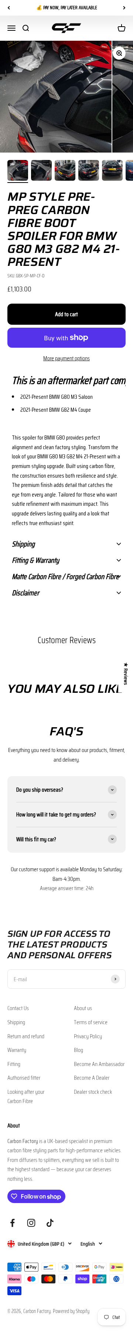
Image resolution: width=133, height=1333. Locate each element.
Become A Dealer (91, 1077)
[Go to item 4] (88, 171)
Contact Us (18, 1008)
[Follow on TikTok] (50, 1223)
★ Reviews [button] (126, 673)
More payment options (66, 358)
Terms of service (91, 1022)
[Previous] (8, 8)
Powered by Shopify (71, 1311)
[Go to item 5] (112, 171)
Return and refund (25, 1036)
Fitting (13, 1064)
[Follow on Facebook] (12, 1223)
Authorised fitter (23, 1077)
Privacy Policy (88, 1036)
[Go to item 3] (65, 171)
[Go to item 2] (41, 171)
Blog (78, 1050)
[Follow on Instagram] (31, 1223)
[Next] (124, 8)
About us (83, 1008)
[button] (66, 380)
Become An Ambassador (99, 1064)
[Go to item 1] (17, 171)
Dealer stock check (93, 1091)
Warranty (16, 1050)
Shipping (16, 1022)
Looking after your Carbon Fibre (25, 1096)
